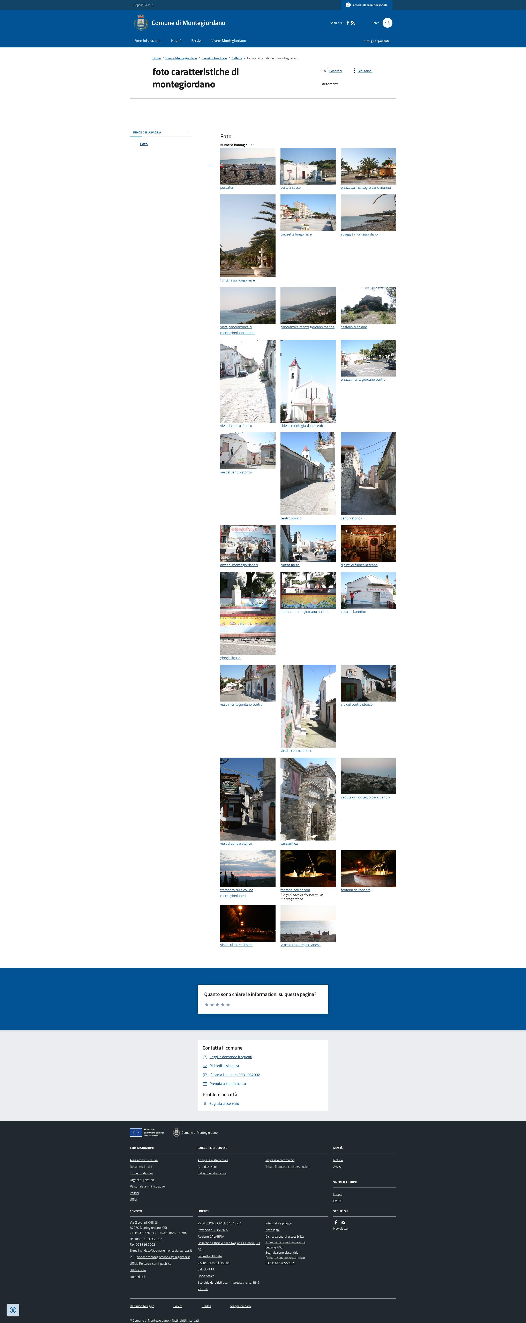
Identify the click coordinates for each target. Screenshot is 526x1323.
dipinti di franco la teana (359, 565)
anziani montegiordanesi (239, 565)
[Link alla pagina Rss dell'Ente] (343, 1222)
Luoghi (337, 1194)
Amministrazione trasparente (285, 1242)
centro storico (290, 518)
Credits (206, 1305)
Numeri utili (137, 1276)
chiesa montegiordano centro (302, 425)
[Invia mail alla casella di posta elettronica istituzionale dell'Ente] (166, 1250)
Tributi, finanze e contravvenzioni (287, 1166)
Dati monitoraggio (142, 1305)
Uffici (133, 1199)
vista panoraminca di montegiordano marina (237, 329)
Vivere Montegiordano (228, 40)
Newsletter (341, 1228)
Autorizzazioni (207, 1166)
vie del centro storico (236, 425)
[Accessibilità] (13, 1310)
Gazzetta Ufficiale (210, 1256)
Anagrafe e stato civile (213, 1160)
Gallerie (237, 58)
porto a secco (290, 187)
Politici (134, 1192)
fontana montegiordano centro (304, 611)
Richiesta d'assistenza (280, 1262)
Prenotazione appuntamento (285, 1257)
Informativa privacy (278, 1223)
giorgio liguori (230, 657)
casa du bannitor (353, 611)
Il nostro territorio (214, 58)
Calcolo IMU (206, 1269)
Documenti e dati (141, 1166)
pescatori (227, 187)
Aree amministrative (144, 1160)
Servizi (196, 40)
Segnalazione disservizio (281, 1252)
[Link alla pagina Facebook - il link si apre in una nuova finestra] (347, 22)
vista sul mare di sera (236, 944)
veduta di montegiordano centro (365, 797)
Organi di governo (142, 1179)
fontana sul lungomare (237, 280)
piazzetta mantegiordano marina (366, 187)
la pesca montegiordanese (300, 944)
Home (156, 58)
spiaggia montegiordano (359, 234)
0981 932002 (152, 1238)
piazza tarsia (290, 565)
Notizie (338, 1160)
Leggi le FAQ (274, 1247)
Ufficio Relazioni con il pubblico (150, 1263)
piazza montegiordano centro (363, 379)
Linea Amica (206, 1275)
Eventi (337, 1200)
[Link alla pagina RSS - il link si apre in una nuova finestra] (352, 22)
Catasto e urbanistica (212, 1173)
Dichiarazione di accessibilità (284, 1236)
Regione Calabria (143, 5)
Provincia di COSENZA (213, 1229)
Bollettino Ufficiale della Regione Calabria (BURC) (229, 1246)
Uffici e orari (138, 1270)
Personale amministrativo (147, 1186)
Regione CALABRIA (211, 1236)
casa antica (289, 843)
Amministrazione (148, 40)
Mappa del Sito (240, 1305)
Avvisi (337, 1166)
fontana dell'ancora (295, 890)
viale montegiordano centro (241, 704)
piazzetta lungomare (296, 234)
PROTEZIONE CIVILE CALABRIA (219, 1223)
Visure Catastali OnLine (214, 1262)
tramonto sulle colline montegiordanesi (236, 892)
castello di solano (354, 327)
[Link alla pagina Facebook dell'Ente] (335, 1222)
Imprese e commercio (279, 1160)
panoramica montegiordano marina (307, 327)
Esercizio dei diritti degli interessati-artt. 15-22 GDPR (228, 1285)
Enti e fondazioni (141, 1173)
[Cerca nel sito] (385, 23)
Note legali (272, 1229)
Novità (176, 40)
